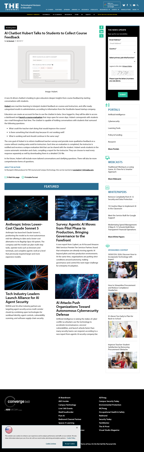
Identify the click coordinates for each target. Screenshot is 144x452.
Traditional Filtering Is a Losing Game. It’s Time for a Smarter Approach (121, 169)
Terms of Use (86, 444)
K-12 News (49, 9)
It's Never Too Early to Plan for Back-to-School (120, 317)
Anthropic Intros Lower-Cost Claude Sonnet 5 (24, 226)
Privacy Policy (127, 66)
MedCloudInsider (65, 412)
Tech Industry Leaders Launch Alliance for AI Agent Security (23, 297)
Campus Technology (67, 404)
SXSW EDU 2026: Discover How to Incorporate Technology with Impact (122, 256)
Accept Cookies (70, 444)
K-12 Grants (57, 14)
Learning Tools (114, 128)
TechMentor (104, 423)
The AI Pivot (104, 426)
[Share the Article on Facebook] (101, 27)
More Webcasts (114, 179)
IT (94, 14)
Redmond (103, 415)
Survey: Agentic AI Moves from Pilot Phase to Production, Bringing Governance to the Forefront (76, 232)
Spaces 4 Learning (66, 423)
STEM (76, 14)
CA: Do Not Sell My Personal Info (103, 444)
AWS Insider (63, 401)
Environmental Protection (110, 404)
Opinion (67, 9)
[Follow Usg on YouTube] (134, 5)
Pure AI (61, 415)
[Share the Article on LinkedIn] (101, 31)
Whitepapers (117, 192)
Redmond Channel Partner (69, 419)
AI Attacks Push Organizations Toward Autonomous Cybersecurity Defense (77, 308)
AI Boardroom (64, 397)
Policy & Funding (115, 135)
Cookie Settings (51, 443)
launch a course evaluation (30, 117)
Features (58, 9)
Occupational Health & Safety (112, 412)
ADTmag (102, 397)
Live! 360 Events (65, 408)
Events (114, 9)
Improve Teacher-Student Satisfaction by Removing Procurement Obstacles (119, 347)
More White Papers (116, 236)
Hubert (7, 106)
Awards (75, 9)
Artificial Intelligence (116, 114)
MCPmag (103, 408)
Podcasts (94, 9)
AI (82, 14)
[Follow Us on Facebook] (127, 5)
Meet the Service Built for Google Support (122, 216)
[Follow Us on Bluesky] (124, 5)
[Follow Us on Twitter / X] (131, 5)
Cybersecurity (113, 121)
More (135, 9)
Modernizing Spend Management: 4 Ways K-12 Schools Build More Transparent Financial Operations (122, 227)
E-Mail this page (13, 177)
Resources (104, 9)
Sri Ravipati (10, 41)
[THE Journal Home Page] (22, 6)
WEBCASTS (115, 162)
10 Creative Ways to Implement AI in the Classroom (122, 207)
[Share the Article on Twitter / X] (101, 35)
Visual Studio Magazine (109, 430)
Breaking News (11, 28)
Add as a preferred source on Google (113, 4)
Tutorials (46, 14)
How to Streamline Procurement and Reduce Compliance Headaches (121, 287)
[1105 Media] (18, 422)
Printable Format (31, 177)
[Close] (76, 427)
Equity (88, 14)
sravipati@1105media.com (83, 170)
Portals (114, 109)
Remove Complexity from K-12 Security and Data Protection (121, 198)
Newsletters (126, 9)
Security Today (105, 419)
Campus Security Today (109, 401)
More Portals (113, 149)
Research (85, 9)
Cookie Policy (71, 438)
